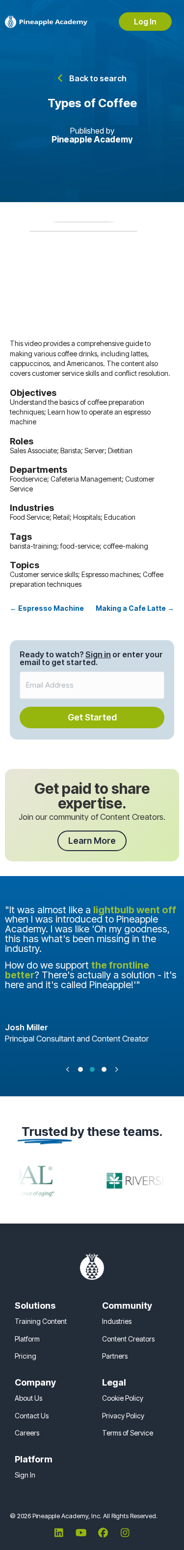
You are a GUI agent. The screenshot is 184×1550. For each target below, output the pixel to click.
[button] (92, 78)
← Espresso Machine (47, 608)
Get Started (92, 717)
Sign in (98, 654)
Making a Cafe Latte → (135, 608)
